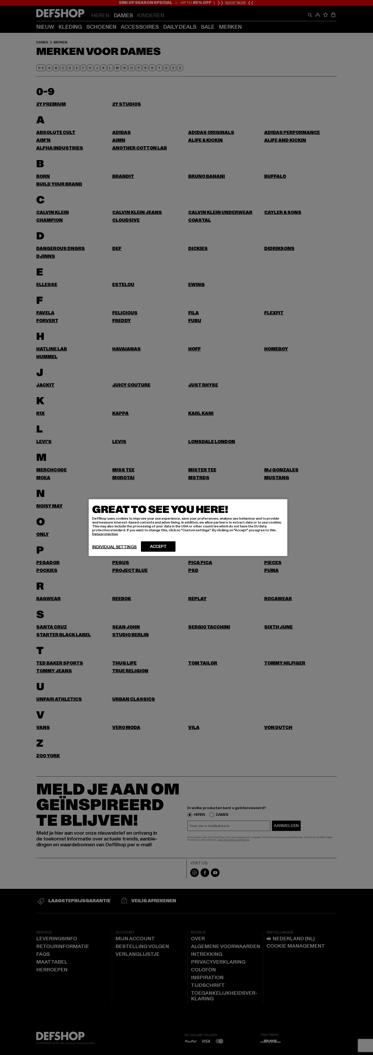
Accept (158, 546)
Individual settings (114, 546)
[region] (188, 527)
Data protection (105, 533)
